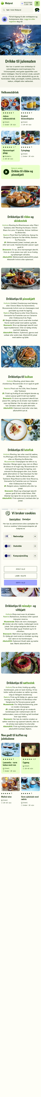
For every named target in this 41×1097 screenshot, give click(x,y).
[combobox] (17, 10)
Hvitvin (5, 225)
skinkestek (20, 221)
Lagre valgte (20, 576)
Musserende (9, 461)
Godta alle (20, 583)
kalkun (29, 377)
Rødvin (6, 235)
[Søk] (4, 10)
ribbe (27, 217)
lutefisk (28, 450)
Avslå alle (20, 569)
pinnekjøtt (29, 299)
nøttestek (29, 683)
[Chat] (37, 10)
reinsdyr (26, 606)
